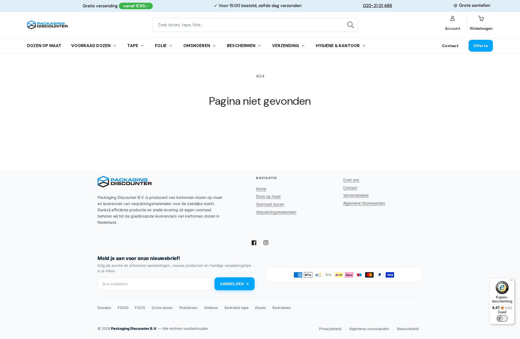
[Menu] (511, 281)
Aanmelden (232, 284)
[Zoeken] (350, 25)
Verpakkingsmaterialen (276, 212)
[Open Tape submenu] (142, 45)
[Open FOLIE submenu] (171, 45)
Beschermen (241, 45)
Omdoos (211, 307)
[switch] (502, 318)
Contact (450, 45)
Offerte (480, 45)
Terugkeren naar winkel (260, 127)
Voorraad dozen (91, 45)
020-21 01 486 (377, 5)
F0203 (123, 307)
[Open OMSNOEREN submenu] (214, 45)
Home (261, 188)
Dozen (260, 307)
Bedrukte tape (237, 307)
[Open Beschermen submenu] (259, 45)
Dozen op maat (44, 45)
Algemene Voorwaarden (364, 203)
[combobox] (255, 25)
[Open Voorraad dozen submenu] (115, 45)
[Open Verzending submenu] (303, 45)
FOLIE (161, 45)
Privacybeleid (330, 329)
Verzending (285, 45)
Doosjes (104, 307)
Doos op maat (268, 196)
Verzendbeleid (356, 195)
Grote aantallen (474, 5)
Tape (132, 45)
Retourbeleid (408, 329)
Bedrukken (281, 307)
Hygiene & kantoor (338, 45)
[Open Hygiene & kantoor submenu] (364, 45)
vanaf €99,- (135, 6)
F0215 (140, 307)
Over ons (351, 179)
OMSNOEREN (196, 45)
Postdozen (188, 307)
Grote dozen (162, 307)
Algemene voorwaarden (369, 329)
